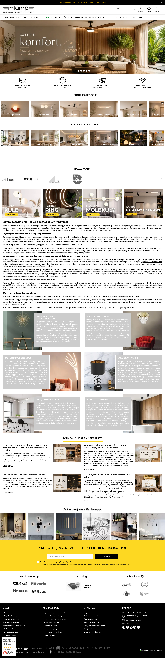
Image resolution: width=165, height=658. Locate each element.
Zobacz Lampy (26, 388)
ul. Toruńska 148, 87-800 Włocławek (140, 613)
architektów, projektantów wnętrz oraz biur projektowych (26, 252)
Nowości (124, 17)
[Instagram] (127, 627)
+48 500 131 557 (101, 2)
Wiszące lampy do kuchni (48, 400)
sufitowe (62, 259)
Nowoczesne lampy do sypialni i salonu (45, 317)
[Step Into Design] (54, 173)
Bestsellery (104, 17)
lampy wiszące (51, 259)
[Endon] (118, 173)
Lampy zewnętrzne (88, 285)
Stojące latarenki (145, 285)
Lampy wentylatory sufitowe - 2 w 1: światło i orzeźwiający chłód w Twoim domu (105, 446)
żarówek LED (152, 274)
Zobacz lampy (57, 347)
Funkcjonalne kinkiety (126, 259)
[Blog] (138, 627)
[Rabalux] (95, 173)
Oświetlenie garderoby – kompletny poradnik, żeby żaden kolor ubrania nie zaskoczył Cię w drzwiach (25, 448)
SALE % (114, 17)
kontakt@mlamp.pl (133, 620)
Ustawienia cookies (12, 623)
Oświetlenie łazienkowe (97, 400)
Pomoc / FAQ (19, 307)
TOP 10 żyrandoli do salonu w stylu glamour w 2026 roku (109, 476)
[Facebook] (123, 627)
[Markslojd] (72, 173)
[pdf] (73, 586)
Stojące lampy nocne (128, 358)
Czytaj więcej (8, 466)
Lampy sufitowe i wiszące (98, 316)
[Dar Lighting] (141, 173)
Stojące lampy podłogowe (18, 358)
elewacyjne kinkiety (46, 287)
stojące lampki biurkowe (27, 269)
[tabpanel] (82, 47)
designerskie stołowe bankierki (54, 269)
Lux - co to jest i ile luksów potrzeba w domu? (25, 475)
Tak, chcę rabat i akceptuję (84, 563)
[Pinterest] (131, 627)
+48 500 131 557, (132, 616)
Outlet (134, 17)
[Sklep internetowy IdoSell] (151, 650)
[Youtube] (134, 627)
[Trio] (31, 173)
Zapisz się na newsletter (82, 548)
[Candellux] (8, 173)
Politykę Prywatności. (67, 562)
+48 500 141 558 (145, 616)
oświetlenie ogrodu (22, 283)
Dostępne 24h (47, 17)
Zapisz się (107, 556)
